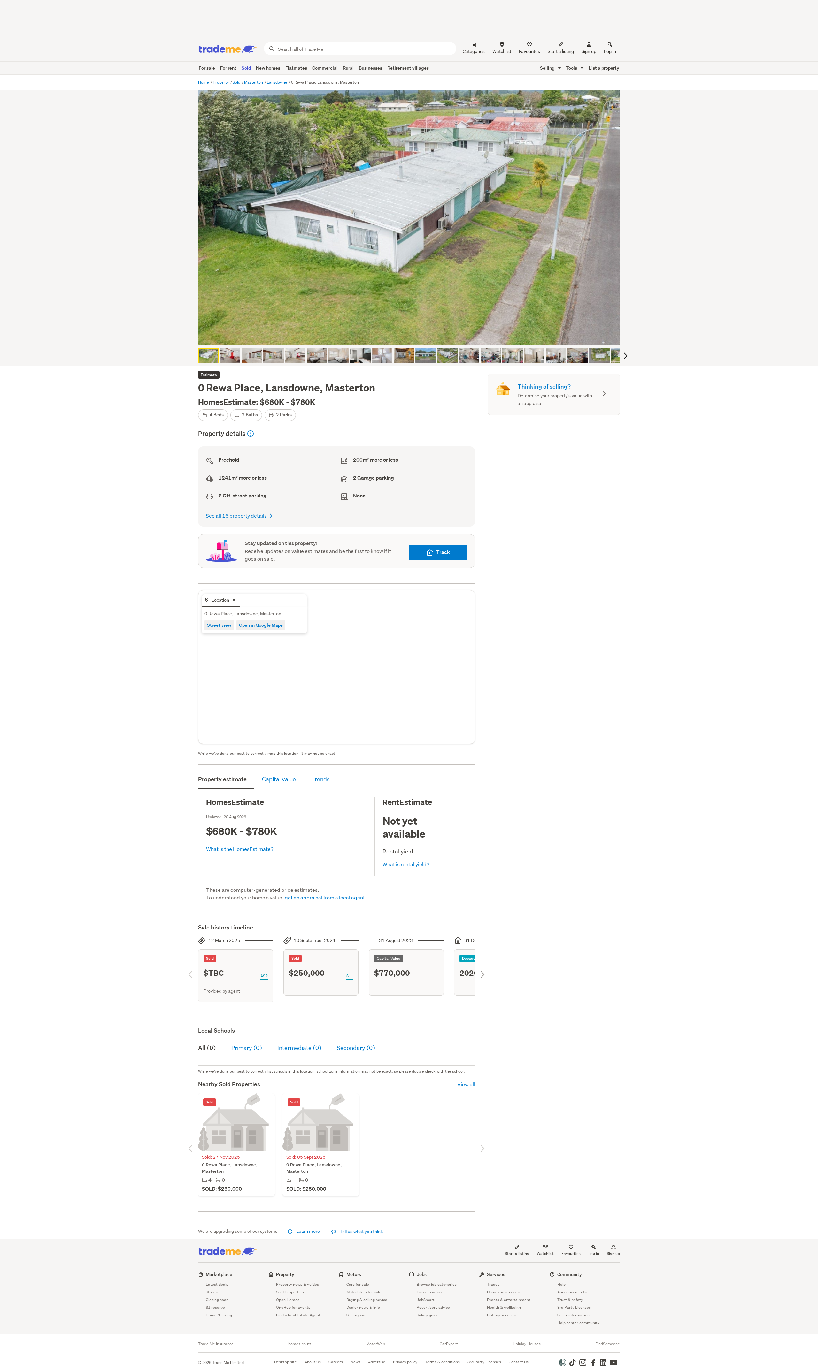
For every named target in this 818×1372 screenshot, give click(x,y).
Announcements (572, 1292)
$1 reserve (215, 1307)
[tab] (221, 600)
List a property (604, 68)
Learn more (308, 1231)
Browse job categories (437, 1284)
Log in (610, 51)
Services (496, 1274)
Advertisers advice (433, 1307)
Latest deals (217, 1284)
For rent (228, 68)
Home (204, 82)
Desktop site (285, 1362)
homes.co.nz (299, 1344)
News (355, 1362)
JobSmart (426, 1299)
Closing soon (217, 1299)
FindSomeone (607, 1344)
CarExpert (449, 1344)
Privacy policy (405, 1362)
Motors (353, 1274)
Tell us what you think (361, 1231)
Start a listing (517, 1253)
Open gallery (412, 335)
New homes (268, 68)
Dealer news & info (363, 1307)
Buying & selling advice (366, 1299)
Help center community (578, 1322)
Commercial (325, 68)
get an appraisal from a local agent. (326, 897)
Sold (246, 68)
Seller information (573, 1315)
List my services (501, 1315)
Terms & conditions (442, 1362)
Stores (212, 1292)
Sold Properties (290, 1292)
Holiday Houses (527, 1344)
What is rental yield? (405, 864)
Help (561, 1284)
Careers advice (430, 1292)
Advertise (376, 1362)
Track (443, 552)
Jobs (422, 1274)
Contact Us (519, 1362)
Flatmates (296, 68)
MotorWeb (375, 1344)
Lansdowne (277, 82)
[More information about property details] (250, 433)
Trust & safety (570, 1299)
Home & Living (219, 1315)
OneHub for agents (293, 1307)
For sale (207, 68)
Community (569, 1274)
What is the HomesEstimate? (240, 848)
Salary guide (428, 1315)
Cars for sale (357, 1284)
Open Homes (287, 1299)
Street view (219, 625)
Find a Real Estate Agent (298, 1315)
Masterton (254, 82)
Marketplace (219, 1274)
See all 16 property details (236, 515)
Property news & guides (297, 1284)
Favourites (571, 1253)
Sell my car (356, 1315)
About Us (313, 1362)
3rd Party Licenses (574, 1307)
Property (221, 82)
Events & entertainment (508, 1299)
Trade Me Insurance (216, 1344)
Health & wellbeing (504, 1307)
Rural (348, 68)
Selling (548, 68)
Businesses (370, 68)
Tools (572, 68)
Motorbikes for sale (363, 1292)
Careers (335, 1362)
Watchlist (545, 1253)
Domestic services (503, 1292)
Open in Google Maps (261, 625)
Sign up (589, 51)
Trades (493, 1284)
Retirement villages (408, 68)
